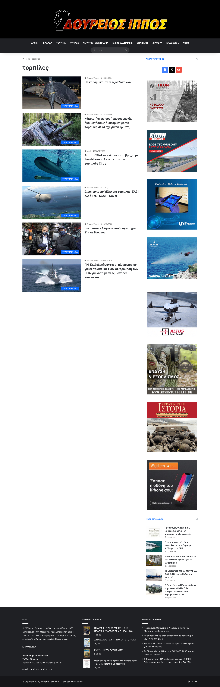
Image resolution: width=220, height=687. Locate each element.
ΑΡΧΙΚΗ (35, 43)
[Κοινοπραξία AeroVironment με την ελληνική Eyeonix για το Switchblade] (154, 560)
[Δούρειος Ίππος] (110, 19)
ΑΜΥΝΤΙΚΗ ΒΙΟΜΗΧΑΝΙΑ (95, 43)
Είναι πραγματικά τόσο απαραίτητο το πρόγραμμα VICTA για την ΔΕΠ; (178, 545)
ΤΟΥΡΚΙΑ (61, 43)
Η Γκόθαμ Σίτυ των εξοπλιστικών (108, 82)
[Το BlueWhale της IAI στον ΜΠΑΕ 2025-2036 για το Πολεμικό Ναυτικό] (154, 575)
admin (89, 151)
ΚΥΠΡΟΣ (74, 43)
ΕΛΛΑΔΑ (47, 43)
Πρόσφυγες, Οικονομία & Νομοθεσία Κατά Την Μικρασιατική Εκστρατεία (178, 531)
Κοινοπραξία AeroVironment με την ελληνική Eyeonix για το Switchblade (180, 559)
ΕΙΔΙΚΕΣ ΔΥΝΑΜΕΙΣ (122, 43)
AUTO (186, 43)
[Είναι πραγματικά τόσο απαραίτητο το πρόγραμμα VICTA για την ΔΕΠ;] (154, 546)
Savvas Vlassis (93, 78)
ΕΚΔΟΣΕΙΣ (171, 43)
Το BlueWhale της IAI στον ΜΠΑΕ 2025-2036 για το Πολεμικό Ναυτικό (181, 574)
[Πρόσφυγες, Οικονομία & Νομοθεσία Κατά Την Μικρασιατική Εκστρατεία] (154, 532)
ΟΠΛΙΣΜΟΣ (142, 43)
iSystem (78, 681)
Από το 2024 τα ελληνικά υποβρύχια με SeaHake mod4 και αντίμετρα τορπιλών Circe (112, 159)
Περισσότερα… (62, 639)
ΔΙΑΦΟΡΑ (157, 43)
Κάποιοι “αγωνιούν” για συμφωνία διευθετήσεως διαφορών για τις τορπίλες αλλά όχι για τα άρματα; (108, 123)
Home (27, 59)
